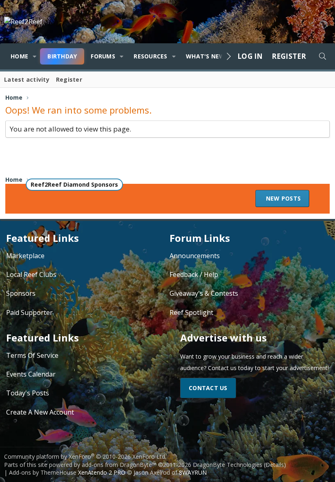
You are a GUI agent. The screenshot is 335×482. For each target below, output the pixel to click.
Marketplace (25, 255)
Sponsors (21, 293)
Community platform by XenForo (85, 456)
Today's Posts (27, 392)
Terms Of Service (32, 355)
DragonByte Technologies (227, 465)
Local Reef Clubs (31, 274)
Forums (103, 56)
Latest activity (26, 79)
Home (19, 56)
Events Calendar (31, 374)
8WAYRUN (193, 472)
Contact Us (208, 388)
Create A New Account (40, 412)
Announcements (195, 255)
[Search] (322, 56)
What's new (205, 56)
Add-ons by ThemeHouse (42, 472)
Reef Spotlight (191, 312)
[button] (34, 56)
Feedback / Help (194, 274)
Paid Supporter (29, 312)
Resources (150, 56)
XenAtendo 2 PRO (101, 472)
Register (69, 79)
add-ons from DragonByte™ (119, 465)
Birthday (62, 56)
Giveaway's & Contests (204, 293)
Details (275, 465)
